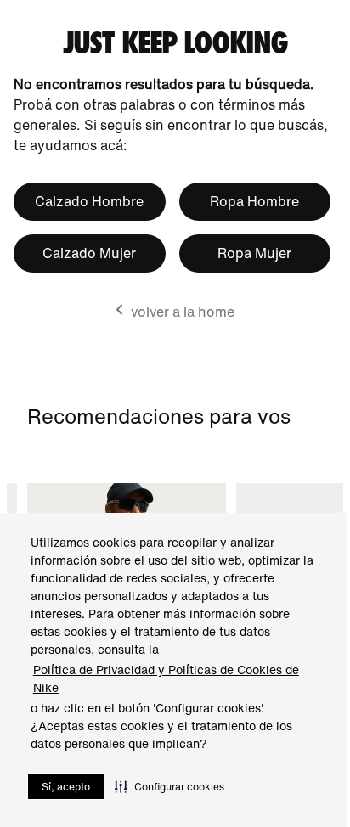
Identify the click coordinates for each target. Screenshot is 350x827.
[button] (169, 786)
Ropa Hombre (254, 201)
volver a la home (182, 311)
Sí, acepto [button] (66, 786)
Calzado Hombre (89, 201)
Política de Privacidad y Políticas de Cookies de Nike (166, 678)
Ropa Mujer (254, 253)
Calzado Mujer (89, 253)
